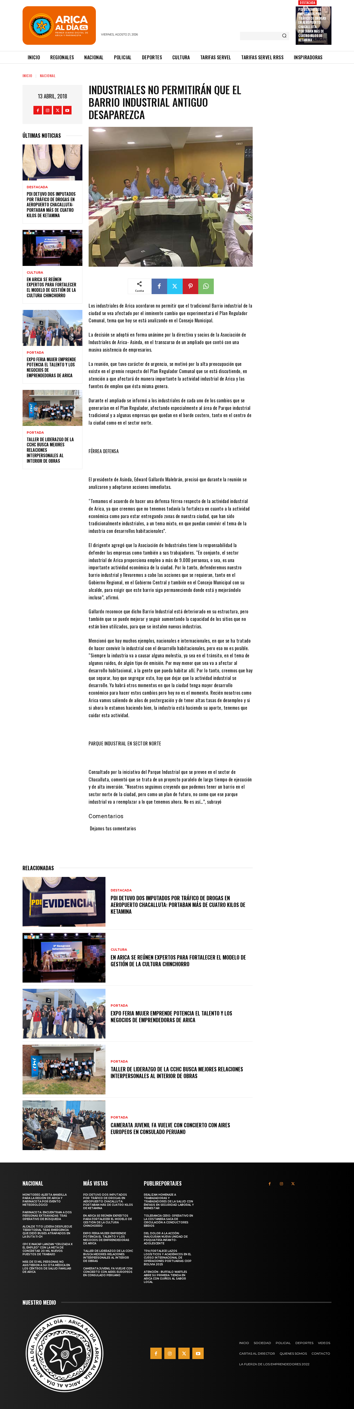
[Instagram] (47, 110)
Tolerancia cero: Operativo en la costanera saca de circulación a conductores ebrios (168, 1221)
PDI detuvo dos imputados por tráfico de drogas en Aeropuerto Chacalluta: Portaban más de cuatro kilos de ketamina (312, 24)
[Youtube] (67, 110)
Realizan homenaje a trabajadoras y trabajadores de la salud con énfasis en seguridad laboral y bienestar (169, 1201)
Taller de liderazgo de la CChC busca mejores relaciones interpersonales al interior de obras (177, 1072)
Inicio (27, 75)
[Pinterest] (190, 286)
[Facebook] (37, 110)
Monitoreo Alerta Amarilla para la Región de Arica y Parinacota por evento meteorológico (45, 1200)
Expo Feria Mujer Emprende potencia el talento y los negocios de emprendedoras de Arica (51, 367)
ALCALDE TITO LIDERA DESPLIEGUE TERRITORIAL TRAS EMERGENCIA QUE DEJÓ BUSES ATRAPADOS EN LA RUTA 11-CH (47, 1231)
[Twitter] (57, 110)
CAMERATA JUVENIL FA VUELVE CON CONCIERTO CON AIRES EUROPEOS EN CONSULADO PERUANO (170, 1128)
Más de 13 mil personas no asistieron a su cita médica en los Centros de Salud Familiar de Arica (47, 1267)
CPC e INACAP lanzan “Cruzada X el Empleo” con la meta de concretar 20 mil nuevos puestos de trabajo (48, 1249)
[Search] (284, 36)
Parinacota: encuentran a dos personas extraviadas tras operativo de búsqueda (47, 1216)
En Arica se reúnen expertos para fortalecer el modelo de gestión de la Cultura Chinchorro (51, 287)
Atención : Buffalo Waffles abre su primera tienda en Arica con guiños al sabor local (165, 1277)
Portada (35, 352)
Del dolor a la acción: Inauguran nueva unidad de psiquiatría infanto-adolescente (166, 1238)
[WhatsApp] (206, 286)
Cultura (35, 272)
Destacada (307, 2)
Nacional (48, 75)
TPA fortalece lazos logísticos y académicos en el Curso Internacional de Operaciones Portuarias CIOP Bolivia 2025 (168, 1257)
